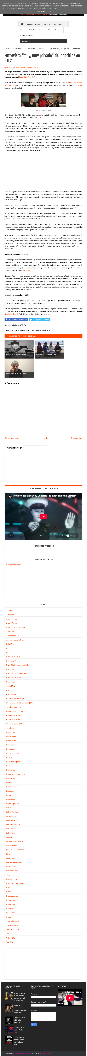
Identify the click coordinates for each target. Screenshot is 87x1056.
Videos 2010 (11, 938)
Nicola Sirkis (11, 867)
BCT (8, 652)
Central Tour (10, 686)
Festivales (10, 791)
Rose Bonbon (11, 913)
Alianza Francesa (12, 636)
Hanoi (8, 795)
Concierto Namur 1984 (14, 711)
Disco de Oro (11, 736)
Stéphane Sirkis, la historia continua (19, 1020)
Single (8, 917)
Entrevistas (29, 67)
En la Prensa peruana (14, 762)
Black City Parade (75, 83)
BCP (8, 648)
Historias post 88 (12, 804)
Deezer (27, 271)
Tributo (8, 934)
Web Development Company (21, 1053)
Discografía (10, 745)
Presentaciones (12, 896)
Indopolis (9, 837)
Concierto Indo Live (13, 707)
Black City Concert (13, 661)
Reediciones (11, 904)
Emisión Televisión (13, 753)
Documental (10, 749)
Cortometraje (11, 732)
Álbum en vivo (11, 619)
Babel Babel (10, 644)
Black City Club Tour (13, 657)
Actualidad (21, 67)
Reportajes (10, 909)
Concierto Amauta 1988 (15, 699)
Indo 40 (9, 808)
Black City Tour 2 (26, 77)
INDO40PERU (11, 816)
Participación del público (15, 883)
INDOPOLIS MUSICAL (15, 841)
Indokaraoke (11, 829)
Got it (50, 12)
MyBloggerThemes (45, 1053)
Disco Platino (11, 741)
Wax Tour (9, 942)
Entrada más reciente (12, 438)
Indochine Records (13, 825)
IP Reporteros (11, 846)
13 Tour (9, 610)
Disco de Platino (11, 85)
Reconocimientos (12, 900)
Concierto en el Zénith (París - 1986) (19, 1030)
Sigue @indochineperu (13, 565)
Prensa (36, 67)
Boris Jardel (10, 682)
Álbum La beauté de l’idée (15, 627)
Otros (8, 875)
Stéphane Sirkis (12, 925)
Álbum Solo (10, 631)
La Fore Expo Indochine (15, 850)
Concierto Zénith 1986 (14, 724)
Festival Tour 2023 (13, 787)
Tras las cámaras (12, 930)
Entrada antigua (76, 438)
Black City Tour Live (13, 678)
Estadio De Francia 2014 (15, 774)
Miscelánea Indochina (14, 862)
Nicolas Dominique (13, 871)
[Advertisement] (22, 467)
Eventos (9, 783)
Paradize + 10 (11, 879)
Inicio (46, 438)
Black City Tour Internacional (16, 673)
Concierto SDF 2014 (13, 720)
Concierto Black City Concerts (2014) (20, 703)
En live (8, 766)
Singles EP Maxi (12, 921)
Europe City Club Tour (14, 778)
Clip (7, 690)
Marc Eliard (10, 858)
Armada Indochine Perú (15, 640)
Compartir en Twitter (41, 320)
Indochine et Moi (12, 820)
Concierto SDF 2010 (13, 715)
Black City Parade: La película (17, 665)
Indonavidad (10, 833)
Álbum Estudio (11, 623)
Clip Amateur (11, 694)
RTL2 (40, 118)
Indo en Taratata (12, 812)
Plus (8, 888)
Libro (8, 854)
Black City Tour (12, 669)
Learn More (40, 12)
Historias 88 (10, 799)
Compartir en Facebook (18, 320)
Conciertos (10, 728)
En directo (10, 757)
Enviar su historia (33, 24)
